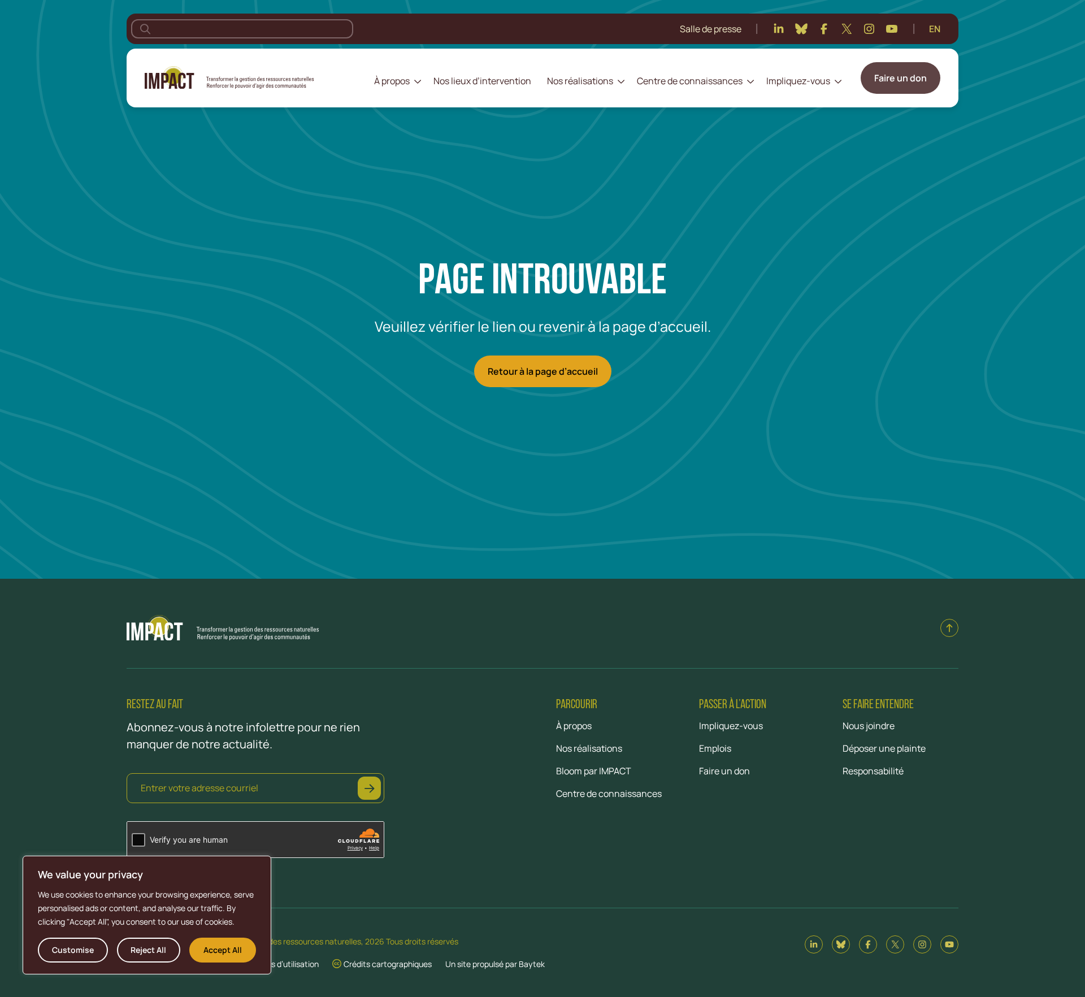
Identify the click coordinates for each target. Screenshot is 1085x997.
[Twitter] (846, 29)
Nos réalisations (580, 81)
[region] (147, 915)
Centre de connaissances (690, 81)
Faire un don (900, 78)
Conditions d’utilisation (277, 964)
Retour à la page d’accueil (543, 371)
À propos (392, 81)
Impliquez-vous (798, 81)
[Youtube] (892, 29)
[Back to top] (949, 628)
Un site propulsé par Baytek (495, 964)
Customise (73, 949)
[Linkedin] (778, 29)
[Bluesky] (801, 29)
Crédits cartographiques (388, 964)
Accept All (222, 949)
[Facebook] (824, 29)
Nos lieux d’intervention (482, 81)
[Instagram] (869, 29)
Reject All (148, 949)
